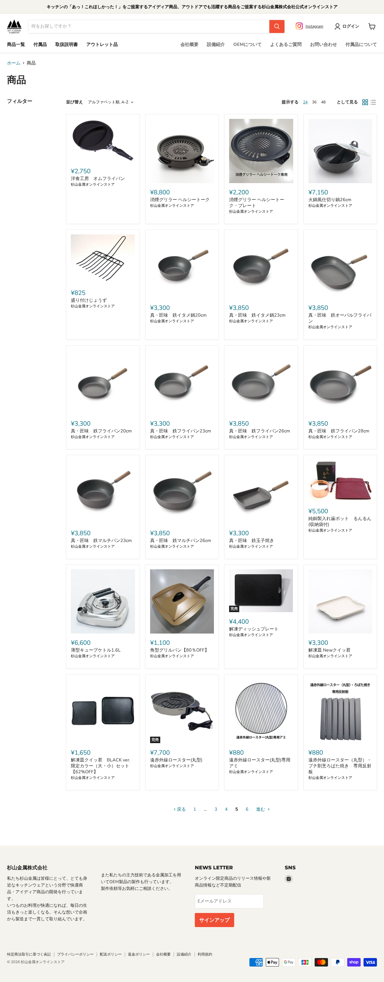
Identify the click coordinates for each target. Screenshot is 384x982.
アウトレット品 (102, 44)
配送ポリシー (111, 954)
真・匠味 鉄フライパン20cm (101, 431)
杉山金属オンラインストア (93, 184)
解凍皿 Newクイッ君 (329, 650)
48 (323, 102)
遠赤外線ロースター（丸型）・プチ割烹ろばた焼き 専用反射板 (339, 766)
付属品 (40, 44)
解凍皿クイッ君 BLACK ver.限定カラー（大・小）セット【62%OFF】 (100, 766)
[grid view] (365, 102)
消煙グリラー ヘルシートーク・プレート (256, 203)
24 (305, 102)
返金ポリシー (139, 954)
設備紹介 (216, 44)
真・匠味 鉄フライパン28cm (338, 431)
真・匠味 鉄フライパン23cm (180, 431)
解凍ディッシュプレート (254, 629)
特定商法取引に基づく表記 (29, 954)
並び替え (74, 102)
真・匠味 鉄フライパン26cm (259, 431)
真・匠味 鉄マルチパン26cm (180, 540)
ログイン (350, 26)
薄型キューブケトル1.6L (96, 650)
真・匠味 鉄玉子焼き (251, 540)
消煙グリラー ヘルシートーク (180, 200)
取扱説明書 (66, 44)
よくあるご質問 (286, 44)
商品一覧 (16, 44)
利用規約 (205, 954)
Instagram (314, 26)
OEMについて (247, 44)
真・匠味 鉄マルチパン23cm (101, 540)
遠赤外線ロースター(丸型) (176, 760)
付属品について (361, 44)
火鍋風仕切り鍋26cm (329, 200)
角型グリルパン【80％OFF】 (179, 650)
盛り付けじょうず (89, 300)
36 (314, 102)
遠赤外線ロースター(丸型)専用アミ (259, 763)
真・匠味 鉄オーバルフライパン (339, 318)
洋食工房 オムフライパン (98, 178)
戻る (181, 809)
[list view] (373, 102)
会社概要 (189, 44)
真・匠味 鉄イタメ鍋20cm (178, 315)
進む (261, 809)
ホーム (14, 63)
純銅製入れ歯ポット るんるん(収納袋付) (339, 522)
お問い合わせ (323, 44)
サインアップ (214, 920)
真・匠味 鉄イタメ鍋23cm (257, 315)
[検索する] (276, 26)
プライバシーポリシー (75, 954)
